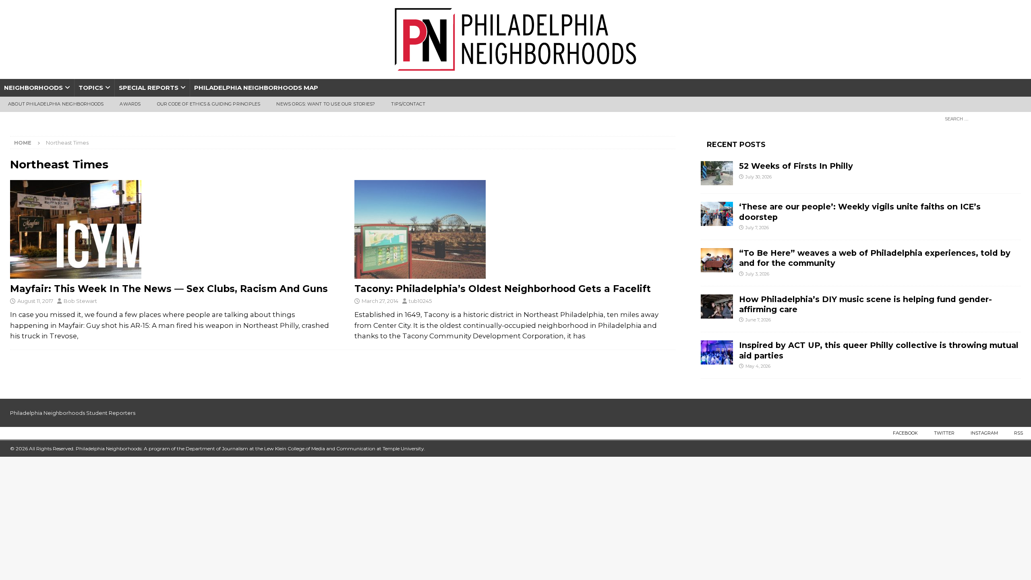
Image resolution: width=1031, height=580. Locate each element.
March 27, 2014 (380, 301)
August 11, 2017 (35, 301)
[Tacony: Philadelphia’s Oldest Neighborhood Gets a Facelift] (514, 229)
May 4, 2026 (757, 366)
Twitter (944, 433)
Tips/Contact (408, 104)
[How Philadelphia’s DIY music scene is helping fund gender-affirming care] (717, 306)
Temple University (403, 448)
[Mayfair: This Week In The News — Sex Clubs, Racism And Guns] (170, 229)
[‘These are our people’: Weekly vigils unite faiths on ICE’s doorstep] (717, 214)
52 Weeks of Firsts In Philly (796, 166)
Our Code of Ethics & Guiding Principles (209, 104)
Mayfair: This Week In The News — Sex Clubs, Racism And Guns (169, 288)
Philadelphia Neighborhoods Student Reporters (72, 413)
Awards (130, 104)
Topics (91, 87)
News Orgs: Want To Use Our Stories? (325, 104)
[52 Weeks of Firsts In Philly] (717, 173)
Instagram (984, 433)
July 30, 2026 (758, 177)
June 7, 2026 (758, 320)
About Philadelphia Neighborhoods (56, 104)
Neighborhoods (33, 87)
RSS (1018, 433)
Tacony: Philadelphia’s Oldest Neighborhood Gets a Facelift (502, 288)
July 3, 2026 (757, 274)
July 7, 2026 (757, 227)
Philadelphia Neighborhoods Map (256, 87)
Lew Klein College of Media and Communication (319, 448)
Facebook (905, 433)
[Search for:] (980, 118)
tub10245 (420, 301)
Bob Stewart (80, 301)
